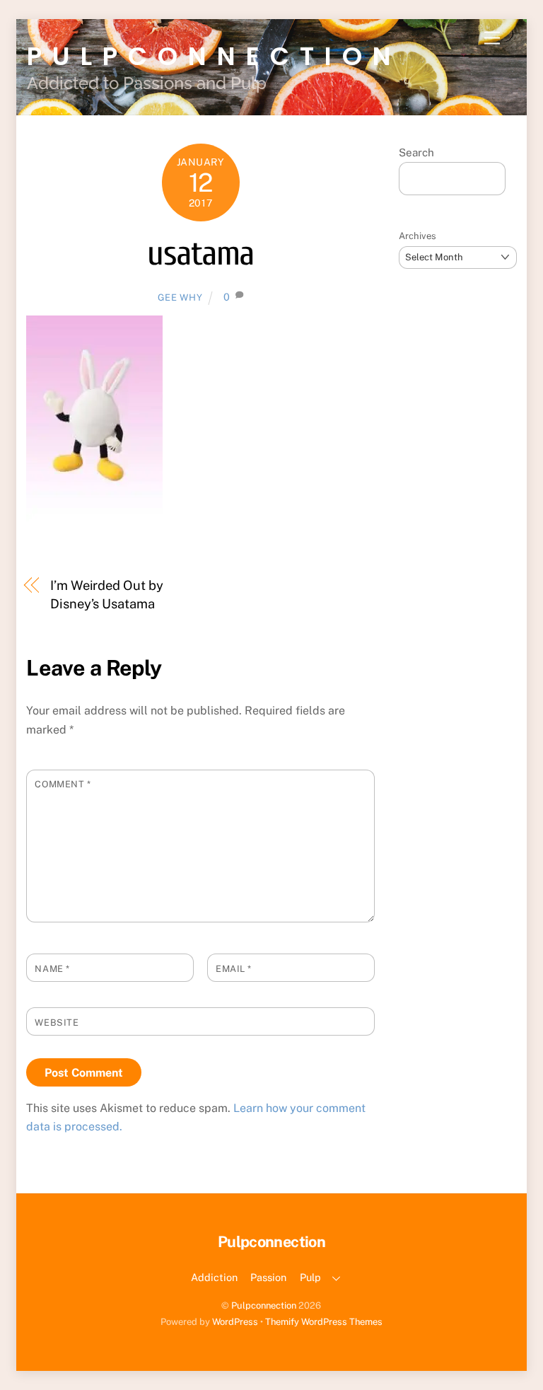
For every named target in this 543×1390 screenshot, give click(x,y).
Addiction (214, 1277)
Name (52, 968)
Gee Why (180, 297)
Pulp (310, 1277)
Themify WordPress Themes (324, 1321)
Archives (417, 236)
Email (234, 968)
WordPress (235, 1321)
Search (416, 152)
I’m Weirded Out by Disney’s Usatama (106, 594)
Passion (268, 1277)
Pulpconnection (263, 1305)
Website (56, 1022)
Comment (62, 784)
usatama (200, 253)
